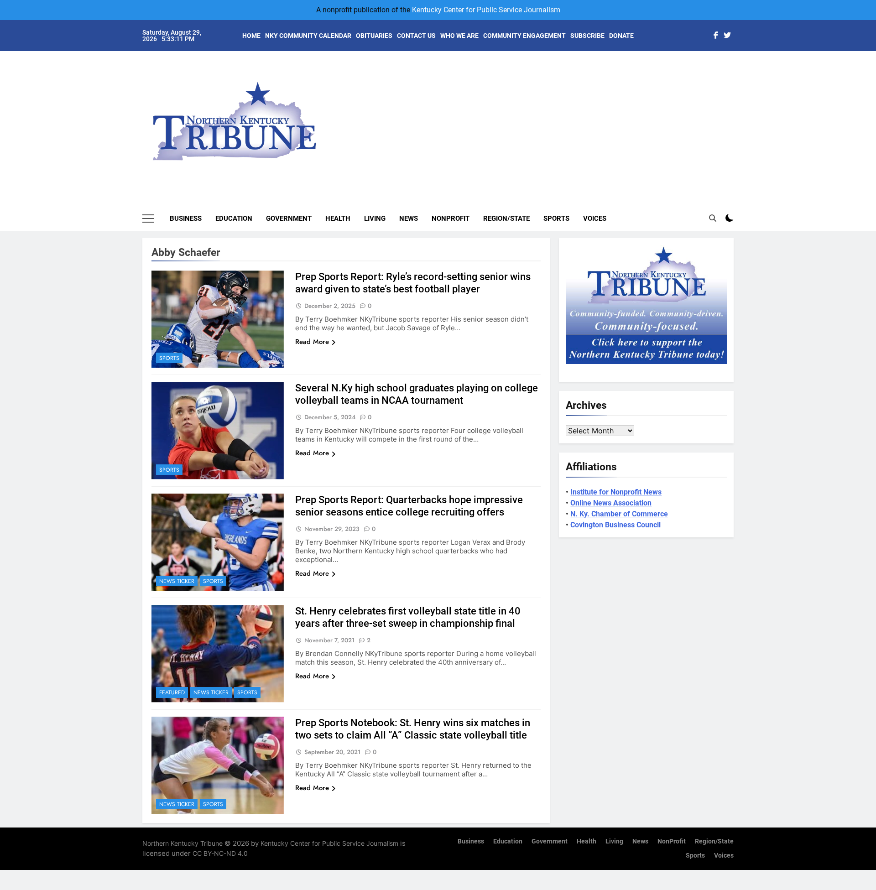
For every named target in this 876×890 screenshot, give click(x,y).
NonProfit (450, 218)
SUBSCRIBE (587, 35)
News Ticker (176, 581)
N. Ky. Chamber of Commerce (619, 514)
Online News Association (611, 503)
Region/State (506, 218)
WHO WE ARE (459, 35)
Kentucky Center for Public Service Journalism (486, 9)
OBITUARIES (374, 35)
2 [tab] (738, 82)
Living (375, 218)
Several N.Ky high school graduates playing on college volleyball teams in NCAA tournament (416, 394)
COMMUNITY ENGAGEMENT (524, 35)
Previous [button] (737, 114)
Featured (172, 692)
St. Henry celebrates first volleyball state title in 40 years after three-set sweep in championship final (408, 617)
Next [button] (716, 114)
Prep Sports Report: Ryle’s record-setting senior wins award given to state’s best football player (413, 283)
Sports (556, 218)
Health (337, 218)
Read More (312, 342)
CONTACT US (416, 35)
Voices (594, 218)
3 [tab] (738, 96)
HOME (251, 35)
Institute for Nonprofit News (616, 492)
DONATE (621, 35)
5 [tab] (738, 123)
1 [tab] (738, 69)
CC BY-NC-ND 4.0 (220, 853)
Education (233, 218)
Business (186, 218)
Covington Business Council (615, 524)
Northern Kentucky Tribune (182, 843)
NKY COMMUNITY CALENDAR (308, 35)
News (408, 218)
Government (289, 218)
